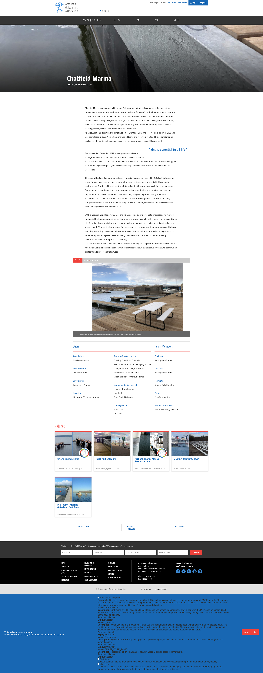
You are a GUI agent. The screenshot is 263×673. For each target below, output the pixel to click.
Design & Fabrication (69, 576)
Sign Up (203, 2)
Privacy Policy (161, 589)
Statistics (104, 659)
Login (194, 2)
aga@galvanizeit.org (184, 566)
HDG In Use (65, 580)
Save (246, 632)
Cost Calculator (90, 580)
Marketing (104, 664)
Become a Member (114, 578)
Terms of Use (146, 589)
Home (63, 563)
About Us (87, 572)
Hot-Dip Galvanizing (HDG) (69, 571)
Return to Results (131, 527)
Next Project (180, 526)
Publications (113, 566)
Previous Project (82, 526)
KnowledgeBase (90, 569)
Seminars (111, 563)
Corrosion (65, 566)
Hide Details (238, 633)
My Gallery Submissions (177, 2)
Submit (196, 552)
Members (111, 574)
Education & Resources (89, 564)
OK (255, 632)
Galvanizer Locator (91, 576)
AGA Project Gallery (157, 2)
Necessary (110, 598)
